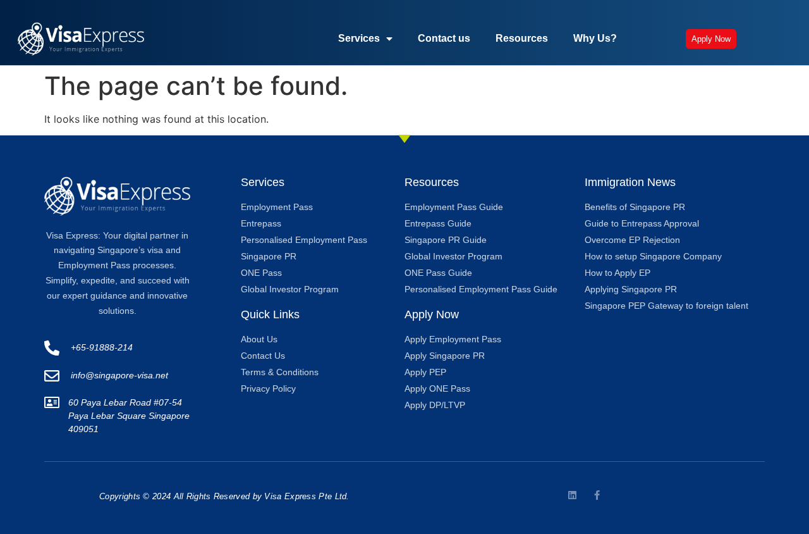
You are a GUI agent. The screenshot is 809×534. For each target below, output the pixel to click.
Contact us (444, 38)
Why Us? (595, 38)
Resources (522, 38)
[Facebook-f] (597, 495)
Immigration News (630, 182)
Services (359, 38)
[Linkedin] (572, 495)
